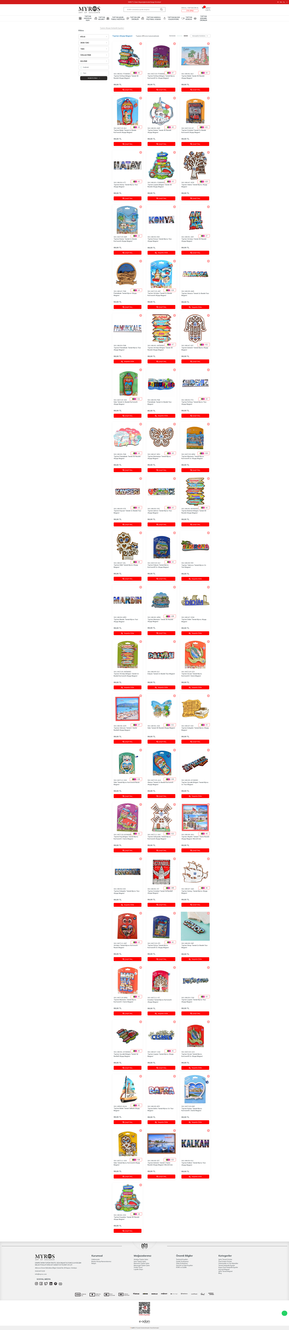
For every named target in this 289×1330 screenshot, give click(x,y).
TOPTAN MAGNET (101, 18)
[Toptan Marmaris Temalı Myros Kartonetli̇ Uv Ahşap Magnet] (195, 437)
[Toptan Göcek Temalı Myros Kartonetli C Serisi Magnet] (195, 654)
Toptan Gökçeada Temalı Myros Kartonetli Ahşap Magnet (159, 838)
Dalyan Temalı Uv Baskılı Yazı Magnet (161, 674)
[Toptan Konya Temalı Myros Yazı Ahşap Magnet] (161, 219)
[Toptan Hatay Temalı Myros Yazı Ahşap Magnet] (127, 165)
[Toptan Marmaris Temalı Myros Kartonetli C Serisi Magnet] (127, 980)
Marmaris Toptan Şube (141, 1263)
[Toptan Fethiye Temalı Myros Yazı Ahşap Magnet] (195, 382)
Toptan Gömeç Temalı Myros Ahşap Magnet (194, 892)
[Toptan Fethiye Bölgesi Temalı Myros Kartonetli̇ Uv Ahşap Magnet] (161, 56)
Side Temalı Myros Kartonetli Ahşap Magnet (127, 1164)
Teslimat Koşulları (182, 1259)
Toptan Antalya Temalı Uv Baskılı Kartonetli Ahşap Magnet (160, 294)
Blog (220, 1273)
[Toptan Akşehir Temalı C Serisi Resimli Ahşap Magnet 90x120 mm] (195, 817)
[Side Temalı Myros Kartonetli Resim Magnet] (127, 763)
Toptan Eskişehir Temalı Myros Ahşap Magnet (195, 729)
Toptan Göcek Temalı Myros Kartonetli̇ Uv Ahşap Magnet (192, 1055)
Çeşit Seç (131, 89)
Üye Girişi (189, 11)
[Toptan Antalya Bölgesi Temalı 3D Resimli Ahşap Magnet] (161, 328)
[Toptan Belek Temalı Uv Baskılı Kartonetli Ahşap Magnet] (127, 111)
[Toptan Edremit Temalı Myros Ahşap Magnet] (195, 328)
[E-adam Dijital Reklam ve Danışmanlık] (144, 1321)
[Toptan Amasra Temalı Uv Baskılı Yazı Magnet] (195, 274)
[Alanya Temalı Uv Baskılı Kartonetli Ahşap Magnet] (161, 763)
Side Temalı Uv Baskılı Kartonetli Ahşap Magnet (125, 403)
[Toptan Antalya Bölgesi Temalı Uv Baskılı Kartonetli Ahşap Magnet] (127, 654)
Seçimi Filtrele (93, 78)
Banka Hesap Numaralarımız (101, 1261)
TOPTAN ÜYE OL (193, 8)
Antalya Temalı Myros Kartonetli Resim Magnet (126, 946)
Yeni (84, 73)
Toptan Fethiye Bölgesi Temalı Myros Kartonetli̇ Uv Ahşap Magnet (161, 77)
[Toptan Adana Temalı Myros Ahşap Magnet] (195, 165)
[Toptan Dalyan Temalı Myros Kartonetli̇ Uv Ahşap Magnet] (161, 545)
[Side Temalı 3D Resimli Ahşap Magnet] (161, 708)
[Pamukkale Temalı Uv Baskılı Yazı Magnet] (161, 382)
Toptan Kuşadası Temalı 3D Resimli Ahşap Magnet (126, 1218)
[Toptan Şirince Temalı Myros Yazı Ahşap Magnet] (161, 491)
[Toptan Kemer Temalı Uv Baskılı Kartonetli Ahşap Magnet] (127, 219)
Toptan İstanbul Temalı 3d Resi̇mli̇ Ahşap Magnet (160, 892)
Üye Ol (183, 8)
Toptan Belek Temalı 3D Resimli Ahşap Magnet (192, 77)
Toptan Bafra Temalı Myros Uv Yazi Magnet (160, 1109)
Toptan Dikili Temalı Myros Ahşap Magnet (126, 566)
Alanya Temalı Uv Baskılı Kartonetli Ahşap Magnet (160, 783)
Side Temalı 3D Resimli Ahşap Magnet (161, 728)
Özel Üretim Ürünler (225, 1261)
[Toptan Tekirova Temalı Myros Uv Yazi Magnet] (195, 545)
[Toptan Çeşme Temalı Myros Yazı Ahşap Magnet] (195, 980)
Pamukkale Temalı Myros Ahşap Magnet (125, 294)
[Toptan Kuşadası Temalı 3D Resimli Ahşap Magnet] (127, 1197)
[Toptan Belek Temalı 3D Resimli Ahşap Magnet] (195, 56)
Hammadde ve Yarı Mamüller (228, 1263)
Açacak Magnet (223, 1269)
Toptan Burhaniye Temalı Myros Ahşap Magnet (159, 457)
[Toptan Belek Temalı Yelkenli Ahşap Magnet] (127, 1089)
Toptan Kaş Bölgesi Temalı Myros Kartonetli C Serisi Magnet (126, 838)
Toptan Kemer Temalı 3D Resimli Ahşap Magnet (159, 131)
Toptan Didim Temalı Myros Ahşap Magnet (193, 620)
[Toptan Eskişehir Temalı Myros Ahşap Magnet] (195, 708)
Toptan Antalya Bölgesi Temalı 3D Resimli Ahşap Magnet (160, 349)
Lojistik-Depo (138, 1269)
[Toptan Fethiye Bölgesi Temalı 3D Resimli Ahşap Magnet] (127, 56)
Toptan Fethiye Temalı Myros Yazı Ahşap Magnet (193, 403)
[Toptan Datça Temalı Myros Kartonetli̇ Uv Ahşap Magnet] (161, 926)
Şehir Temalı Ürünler (225, 1259)
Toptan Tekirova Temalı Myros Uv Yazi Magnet (193, 566)
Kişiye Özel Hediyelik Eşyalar (228, 1267)
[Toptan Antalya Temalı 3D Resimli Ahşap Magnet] (195, 219)
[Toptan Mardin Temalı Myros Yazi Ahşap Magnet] (127, 600)
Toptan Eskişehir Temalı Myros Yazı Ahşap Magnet (126, 892)
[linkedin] (50, 1284)
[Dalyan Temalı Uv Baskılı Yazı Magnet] (161, 654)
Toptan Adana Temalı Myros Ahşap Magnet (194, 186)
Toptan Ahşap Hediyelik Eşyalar (111, 28)
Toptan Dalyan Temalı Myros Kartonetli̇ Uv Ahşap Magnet (158, 566)
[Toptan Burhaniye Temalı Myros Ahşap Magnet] (161, 437)
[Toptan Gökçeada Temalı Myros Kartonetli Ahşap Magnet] (161, 817)
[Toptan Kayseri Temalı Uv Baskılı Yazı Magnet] (127, 491)
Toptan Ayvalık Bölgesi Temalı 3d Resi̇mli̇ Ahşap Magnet (126, 1055)
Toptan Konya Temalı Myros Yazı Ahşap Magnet (160, 240)
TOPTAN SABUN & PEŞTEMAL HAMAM (153, 18)
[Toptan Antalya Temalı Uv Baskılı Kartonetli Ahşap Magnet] (161, 274)
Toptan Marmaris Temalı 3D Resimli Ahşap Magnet (160, 620)
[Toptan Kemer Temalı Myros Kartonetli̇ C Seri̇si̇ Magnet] (195, 1089)
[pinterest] (55, 1284)
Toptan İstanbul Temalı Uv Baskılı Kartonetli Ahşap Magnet (193, 131)
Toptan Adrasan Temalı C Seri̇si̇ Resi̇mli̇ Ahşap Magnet (125, 729)
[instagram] (36, 1284)
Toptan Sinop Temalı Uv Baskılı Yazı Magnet (194, 946)
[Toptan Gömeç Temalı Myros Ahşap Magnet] (195, 871)
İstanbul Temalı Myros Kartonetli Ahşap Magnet (159, 1001)
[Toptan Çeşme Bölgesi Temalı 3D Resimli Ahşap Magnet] (161, 165)
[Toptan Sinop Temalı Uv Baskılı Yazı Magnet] (195, 926)
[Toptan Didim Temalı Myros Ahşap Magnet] (195, 600)
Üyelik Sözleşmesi (182, 1261)
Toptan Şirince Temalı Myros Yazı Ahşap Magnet (160, 512)
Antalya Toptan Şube (141, 1259)
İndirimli (86, 67)
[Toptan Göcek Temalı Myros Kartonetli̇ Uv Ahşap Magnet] (195, 1034)
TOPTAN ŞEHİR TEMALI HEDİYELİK (118, 18)
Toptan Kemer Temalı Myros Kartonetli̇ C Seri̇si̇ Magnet (191, 1109)
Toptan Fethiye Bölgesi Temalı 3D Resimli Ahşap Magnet (126, 77)
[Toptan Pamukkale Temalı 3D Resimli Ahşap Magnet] (127, 437)
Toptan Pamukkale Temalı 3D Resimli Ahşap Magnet (127, 457)
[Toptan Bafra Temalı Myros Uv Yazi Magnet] (161, 1089)
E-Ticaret (138, 1328)
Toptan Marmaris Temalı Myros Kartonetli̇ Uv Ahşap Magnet (192, 457)
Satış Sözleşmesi (182, 1263)
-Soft (132, 1328)
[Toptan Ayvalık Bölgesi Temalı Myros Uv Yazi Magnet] (195, 763)
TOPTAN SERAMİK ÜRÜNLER (203, 18)
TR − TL (282, 2)
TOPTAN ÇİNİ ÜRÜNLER (135, 18)
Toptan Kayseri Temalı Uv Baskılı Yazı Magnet (127, 512)
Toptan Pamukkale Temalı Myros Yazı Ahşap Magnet (127, 349)
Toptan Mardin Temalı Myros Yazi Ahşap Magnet (126, 620)
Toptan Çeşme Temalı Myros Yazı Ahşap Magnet (193, 1001)
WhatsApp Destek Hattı (284, 1313)
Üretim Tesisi (138, 1267)
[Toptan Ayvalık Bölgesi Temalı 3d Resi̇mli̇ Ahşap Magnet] (127, 1034)
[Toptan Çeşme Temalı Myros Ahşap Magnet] (161, 1034)
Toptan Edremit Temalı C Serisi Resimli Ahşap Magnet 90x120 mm (160, 1164)
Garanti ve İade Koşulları (184, 1265)
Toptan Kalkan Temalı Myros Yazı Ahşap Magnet (193, 1164)
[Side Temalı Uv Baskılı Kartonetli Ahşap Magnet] (127, 382)
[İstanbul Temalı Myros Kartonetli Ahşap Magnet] (161, 980)
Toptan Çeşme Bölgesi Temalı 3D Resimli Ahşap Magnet (160, 186)
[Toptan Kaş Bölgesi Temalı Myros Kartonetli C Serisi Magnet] (127, 817)
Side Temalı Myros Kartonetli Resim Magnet (127, 783)
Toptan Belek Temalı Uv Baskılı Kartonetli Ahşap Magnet (125, 131)
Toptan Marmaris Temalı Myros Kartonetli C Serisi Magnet (125, 1001)
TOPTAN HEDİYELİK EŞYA (88, 18)
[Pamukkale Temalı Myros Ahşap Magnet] (127, 274)
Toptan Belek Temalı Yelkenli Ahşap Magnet (127, 1109)
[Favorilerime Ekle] (140, 43)
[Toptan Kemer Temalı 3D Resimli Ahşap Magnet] (161, 111)
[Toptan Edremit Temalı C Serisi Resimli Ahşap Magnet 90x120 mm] (161, 1143)
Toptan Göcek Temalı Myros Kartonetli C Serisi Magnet (191, 675)
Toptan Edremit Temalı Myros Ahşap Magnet (194, 349)
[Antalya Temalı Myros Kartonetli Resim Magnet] (127, 926)
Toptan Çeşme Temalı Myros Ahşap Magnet (161, 1055)
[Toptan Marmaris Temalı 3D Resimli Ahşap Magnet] (161, 600)
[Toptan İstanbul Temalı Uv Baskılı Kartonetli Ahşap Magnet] (195, 111)
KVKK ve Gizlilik (181, 1267)
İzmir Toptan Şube (140, 1261)
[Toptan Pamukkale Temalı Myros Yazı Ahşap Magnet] (127, 328)
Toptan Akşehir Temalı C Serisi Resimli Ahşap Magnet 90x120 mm (195, 838)
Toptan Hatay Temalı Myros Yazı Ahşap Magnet (126, 186)
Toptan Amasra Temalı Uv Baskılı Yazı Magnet (195, 294)
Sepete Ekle (163, 252)
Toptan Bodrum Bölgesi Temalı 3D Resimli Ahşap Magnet (193, 512)
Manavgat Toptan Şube (142, 1265)
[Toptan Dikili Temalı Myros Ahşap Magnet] (127, 545)
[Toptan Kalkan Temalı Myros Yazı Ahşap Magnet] (195, 1143)
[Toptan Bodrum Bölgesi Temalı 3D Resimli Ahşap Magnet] (195, 491)
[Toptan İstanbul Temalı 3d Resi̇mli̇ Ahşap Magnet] (161, 871)
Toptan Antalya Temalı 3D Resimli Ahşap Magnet (193, 240)
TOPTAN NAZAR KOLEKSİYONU (174, 18)
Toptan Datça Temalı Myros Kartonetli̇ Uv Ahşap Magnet (158, 946)
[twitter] (46, 1284)
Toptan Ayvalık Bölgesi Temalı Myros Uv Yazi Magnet (194, 783)
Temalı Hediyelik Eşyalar (226, 1265)
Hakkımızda (95, 1259)
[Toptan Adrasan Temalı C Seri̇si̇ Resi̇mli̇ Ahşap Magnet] (127, 708)
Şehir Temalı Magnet (225, 1271)
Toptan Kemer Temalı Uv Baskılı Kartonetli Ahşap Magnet (125, 240)
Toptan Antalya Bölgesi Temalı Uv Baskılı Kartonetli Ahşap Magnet (126, 675)
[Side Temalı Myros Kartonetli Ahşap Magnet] (127, 1143)
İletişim (93, 1263)
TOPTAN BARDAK (189, 18)
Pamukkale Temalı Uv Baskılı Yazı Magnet (159, 403)
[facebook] (41, 1284)
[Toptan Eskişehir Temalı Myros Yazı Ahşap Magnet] (127, 871)
